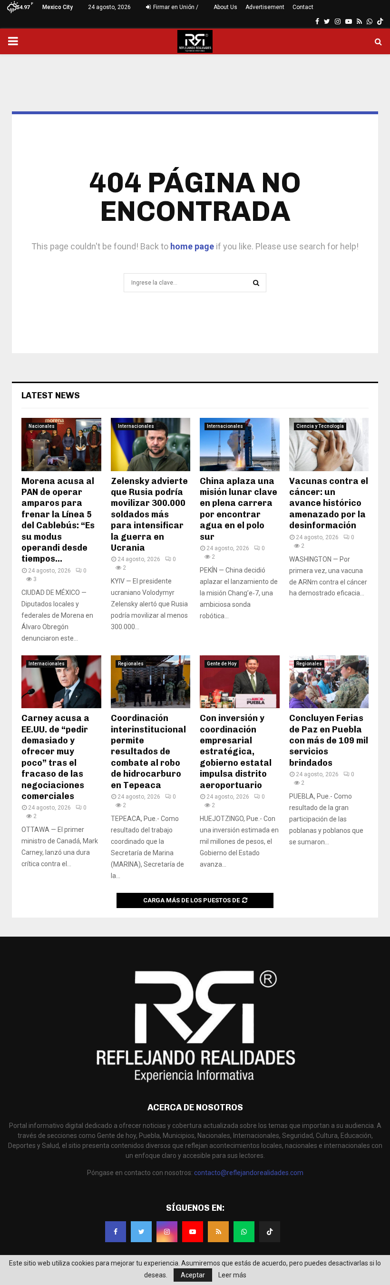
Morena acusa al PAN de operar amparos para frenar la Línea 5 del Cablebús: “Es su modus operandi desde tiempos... (58, 520)
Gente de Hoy (221, 663)
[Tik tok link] (380, 21)
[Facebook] (115, 1231)
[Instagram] (166, 1231)
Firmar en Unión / (175, 7)
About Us (225, 7)
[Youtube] (192, 1231)
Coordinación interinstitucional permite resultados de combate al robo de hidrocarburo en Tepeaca (148, 751)
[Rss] (218, 1231)
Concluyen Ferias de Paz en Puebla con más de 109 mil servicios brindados (328, 740)
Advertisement (264, 7)
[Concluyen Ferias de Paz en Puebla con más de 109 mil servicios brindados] (329, 682)
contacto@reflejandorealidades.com (248, 1172)
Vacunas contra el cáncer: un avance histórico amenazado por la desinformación (328, 503)
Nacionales (42, 426)
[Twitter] (141, 1231)
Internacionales (136, 426)
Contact (302, 7)
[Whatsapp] (244, 1231)
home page (192, 246)
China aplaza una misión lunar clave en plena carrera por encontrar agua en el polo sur (238, 509)
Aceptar (193, 1275)
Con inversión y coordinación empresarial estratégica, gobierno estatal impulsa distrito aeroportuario (236, 751)
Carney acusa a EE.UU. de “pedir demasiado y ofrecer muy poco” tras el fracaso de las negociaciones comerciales (55, 757)
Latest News (50, 395)
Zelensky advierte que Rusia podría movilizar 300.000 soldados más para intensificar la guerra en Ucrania (149, 514)
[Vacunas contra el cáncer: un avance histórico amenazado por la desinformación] (329, 444)
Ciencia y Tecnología (320, 426)
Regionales (131, 663)
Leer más (232, 1275)
